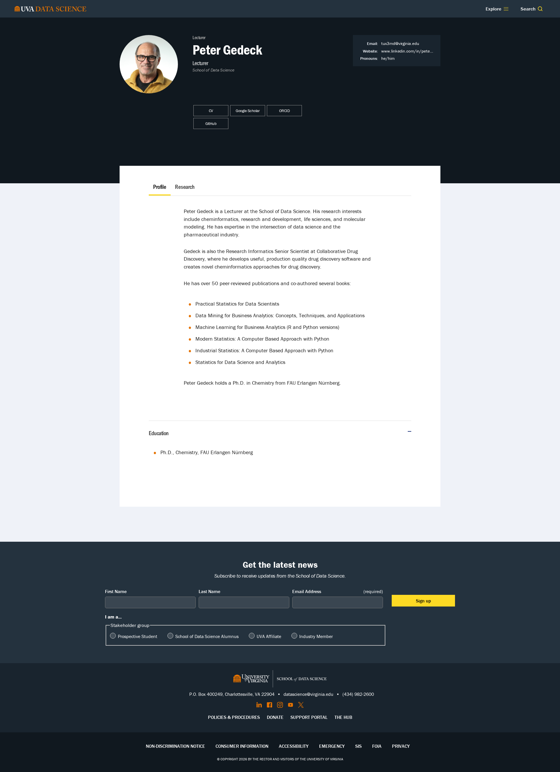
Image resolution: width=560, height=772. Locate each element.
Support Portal (309, 717)
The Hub (343, 717)
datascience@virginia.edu (308, 694)
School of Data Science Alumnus (207, 636)
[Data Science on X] (301, 705)
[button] (540, 8)
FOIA (377, 746)
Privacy (401, 746)
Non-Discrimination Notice (175, 746)
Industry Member (316, 636)
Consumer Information (242, 746)
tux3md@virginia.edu (400, 43)
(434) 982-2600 (358, 694)
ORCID (284, 110)
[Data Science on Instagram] (280, 705)
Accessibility (294, 746)
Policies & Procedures (234, 717)
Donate (275, 717)
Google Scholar (248, 110)
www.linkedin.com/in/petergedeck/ (414, 51)
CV (211, 110)
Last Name (209, 591)
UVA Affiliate (269, 636)
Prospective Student (137, 636)
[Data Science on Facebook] (269, 705)
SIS (358, 746)
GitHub (210, 123)
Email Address (337, 591)
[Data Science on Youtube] (290, 705)
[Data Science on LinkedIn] (259, 705)
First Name (116, 591)
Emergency (332, 746)
